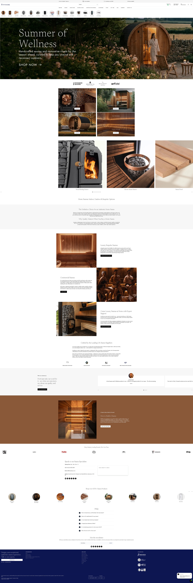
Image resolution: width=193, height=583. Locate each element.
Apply (177, 4)
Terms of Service (84, 556)
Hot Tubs (112, 7)
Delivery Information (84, 554)
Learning (123, 7)
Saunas (65, 7)
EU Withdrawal (84, 561)
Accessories (101, 7)
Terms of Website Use (85, 557)
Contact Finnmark (28, 554)
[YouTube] (65, 478)
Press (82, 563)
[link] (77, 100)
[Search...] (97, 4)
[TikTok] (69, 478)
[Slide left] (189, 491)
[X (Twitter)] (73, 478)
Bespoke (60, 7)
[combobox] (89, 4)
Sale (117, 7)
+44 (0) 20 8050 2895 (70, 467)
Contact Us (129, 7)
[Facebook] (75, 478)
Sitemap (83, 562)
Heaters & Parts (80, 7)
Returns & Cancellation (85, 555)
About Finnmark (84, 553)
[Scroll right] (191, 13)
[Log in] (188, 4)
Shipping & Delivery (28, 555)
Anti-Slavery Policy (84, 560)
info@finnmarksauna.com (71, 470)
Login (175, 4)
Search (27, 553)
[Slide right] (192, 491)
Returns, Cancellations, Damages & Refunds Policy (33, 556)
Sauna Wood (72, 7)
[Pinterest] (71, 478)
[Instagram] (67, 478)
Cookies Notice (84, 559)
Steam (107, 7)
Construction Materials (91, 7)
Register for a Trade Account (29, 557)
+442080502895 (183, 4)
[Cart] (191, 4)
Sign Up (110, 543)
